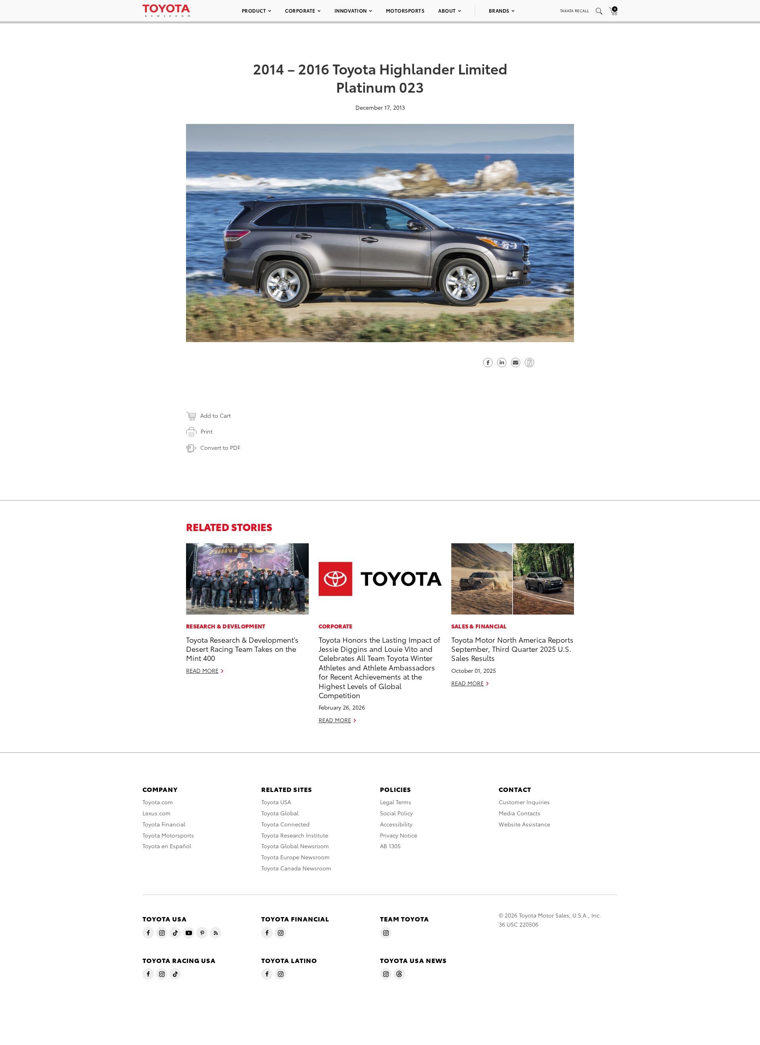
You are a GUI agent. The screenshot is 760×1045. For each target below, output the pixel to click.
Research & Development (226, 626)
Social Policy (396, 813)
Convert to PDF (220, 447)
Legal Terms (395, 802)
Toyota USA (276, 802)
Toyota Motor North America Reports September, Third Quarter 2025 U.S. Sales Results (512, 648)
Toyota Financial (163, 824)
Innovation (350, 10)
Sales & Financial (479, 626)
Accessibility (396, 824)
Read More (202, 670)
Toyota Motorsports (168, 835)
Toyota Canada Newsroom (296, 868)
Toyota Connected (285, 824)
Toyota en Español (166, 846)
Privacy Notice (398, 835)
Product (254, 10)
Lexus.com (156, 813)
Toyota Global (279, 813)
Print (207, 431)
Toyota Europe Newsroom (295, 857)
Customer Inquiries (524, 802)
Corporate (300, 10)
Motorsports (405, 10)
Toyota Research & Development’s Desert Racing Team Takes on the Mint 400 (242, 648)
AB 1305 (390, 846)
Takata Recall (574, 10)
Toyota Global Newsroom (295, 846)
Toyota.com (157, 802)
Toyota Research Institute (294, 835)
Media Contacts (519, 813)
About (447, 10)
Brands (499, 10)
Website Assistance (524, 824)
